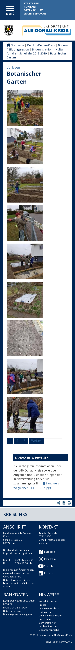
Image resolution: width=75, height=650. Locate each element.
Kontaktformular (48, 601)
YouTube (49, 566)
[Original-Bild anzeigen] (25, 124)
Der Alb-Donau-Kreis (41, 45)
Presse (42, 604)
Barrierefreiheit (47, 622)
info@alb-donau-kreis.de (52, 541)
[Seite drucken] (70, 503)
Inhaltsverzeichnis (49, 608)
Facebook (49, 551)
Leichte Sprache (35, 13)
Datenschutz (33, 10)
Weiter (36, 441)
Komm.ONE (65, 641)
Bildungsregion (42, 49)
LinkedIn (48, 573)
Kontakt (30, 7)
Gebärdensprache (49, 630)
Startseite (31, 3)
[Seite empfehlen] (59, 503)
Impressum (45, 619)
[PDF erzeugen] (64, 503)
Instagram (50, 559)
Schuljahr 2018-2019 (33, 53)
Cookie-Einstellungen (50, 615)
